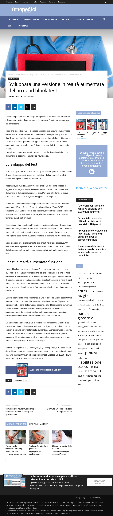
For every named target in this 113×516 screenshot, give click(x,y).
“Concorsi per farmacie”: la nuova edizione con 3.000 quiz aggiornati (91, 208)
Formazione (26, 2)
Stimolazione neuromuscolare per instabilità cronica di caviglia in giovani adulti (21, 412)
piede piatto (82, 348)
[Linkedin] (105, 2)
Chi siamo (9, 2)
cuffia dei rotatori (84, 305)
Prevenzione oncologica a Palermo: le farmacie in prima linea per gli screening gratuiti (92, 235)
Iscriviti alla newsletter (91, 188)
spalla (94, 366)
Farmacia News (84, 200)
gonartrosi (83, 322)
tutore (96, 380)
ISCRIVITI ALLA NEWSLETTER (99, 482)
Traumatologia (31, 19)
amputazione (83, 273)
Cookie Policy (95, 498)
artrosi (83, 291)
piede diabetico (92, 343)
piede (80, 344)
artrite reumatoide (85, 278)
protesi (91, 352)
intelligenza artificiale (87, 326)
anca (91, 273)
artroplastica (86, 282)
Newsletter (62, 2)
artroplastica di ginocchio (87, 287)
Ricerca (65, 19)
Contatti (52, 2)
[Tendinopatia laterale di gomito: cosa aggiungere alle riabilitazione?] (39, 437)
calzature (99, 291)
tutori (80, 385)
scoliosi (83, 366)
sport (80, 371)
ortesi (98, 335)
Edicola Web (81, 139)
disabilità (98, 304)
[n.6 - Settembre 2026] (22, 370)
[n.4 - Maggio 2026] (102, 125)
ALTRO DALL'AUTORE (38, 424)
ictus (26, 380)
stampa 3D (93, 371)
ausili (92, 291)
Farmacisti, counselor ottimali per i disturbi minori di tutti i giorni (90, 221)
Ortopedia (13, 19)
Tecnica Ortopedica (83, 19)
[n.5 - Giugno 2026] (91, 125)
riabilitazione (90, 362)
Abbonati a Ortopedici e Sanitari (45, 370)
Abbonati (43, 2)
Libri (35, 2)
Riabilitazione (50, 19)
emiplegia (18, 380)
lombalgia (82, 335)
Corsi (10, 26)
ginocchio (85, 317)
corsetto (100, 300)
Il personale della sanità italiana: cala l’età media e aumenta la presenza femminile (92, 251)
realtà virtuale (83, 358)
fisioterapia (94, 309)
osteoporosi (96, 339)
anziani (99, 273)
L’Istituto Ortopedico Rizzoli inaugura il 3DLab (59, 410)
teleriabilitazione (94, 376)
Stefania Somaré (15, 96)
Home (10, 75)
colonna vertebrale (86, 300)
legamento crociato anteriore (91, 331)
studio (81, 375)
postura (80, 353)
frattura (83, 313)
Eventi (17, 2)
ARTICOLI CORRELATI (16, 424)
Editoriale (23, 26)
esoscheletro (82, 309)
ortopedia (83, 339)
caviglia (83, 295)
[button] (104, 19)
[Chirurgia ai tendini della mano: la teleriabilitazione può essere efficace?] (62, 437)
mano (92, 335)
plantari (94, 348)
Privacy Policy (80, 498)
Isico (101, 327)
